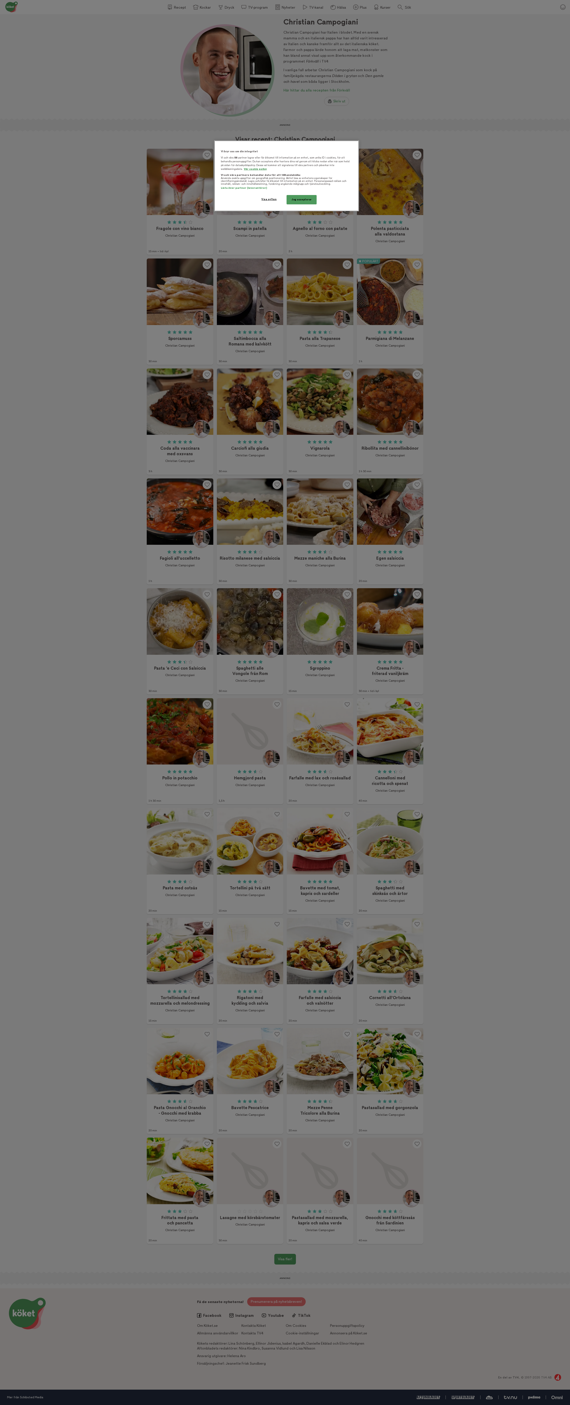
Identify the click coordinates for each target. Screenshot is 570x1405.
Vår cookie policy (255, 169)
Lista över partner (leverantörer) (244, 188)
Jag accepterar (301, 199)
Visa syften (269, 199)
